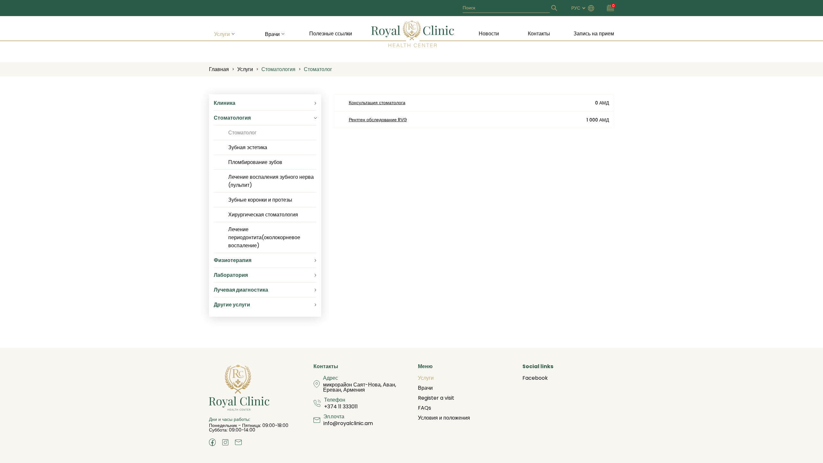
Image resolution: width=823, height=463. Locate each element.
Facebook (535, 378)
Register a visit (436, 398)
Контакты (539, 33)
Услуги (222, 34)
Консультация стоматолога (377, 102)
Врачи (272, 34)
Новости (489, 33)
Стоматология (278, 69)
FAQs (424, 408)
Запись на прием (594, 33)
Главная (219, 69)
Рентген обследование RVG (378, 119)
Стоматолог (318, 69)
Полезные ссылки (330, 33)
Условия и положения (444, 418)
